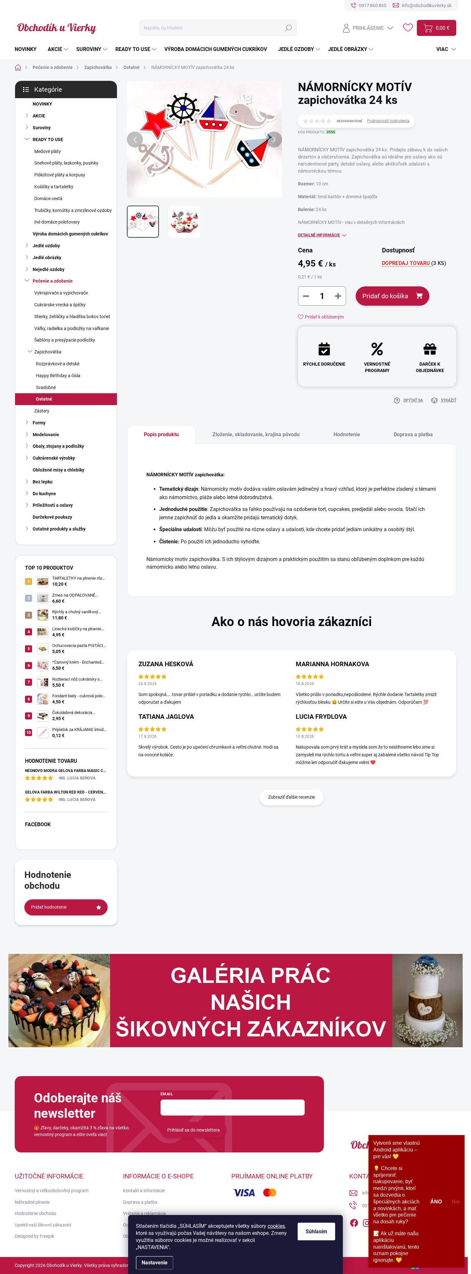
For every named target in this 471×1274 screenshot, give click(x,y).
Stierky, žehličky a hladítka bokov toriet (72, 316)
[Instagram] (367, 1222)
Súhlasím (316, 1231)
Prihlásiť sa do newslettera (193, 1130)
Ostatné (44, 399)
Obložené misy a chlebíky (58, 469)
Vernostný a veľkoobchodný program (51, 1190)
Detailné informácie (319, 235)
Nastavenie (155, 1263)
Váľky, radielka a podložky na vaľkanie (71, 328)
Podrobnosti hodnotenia (388, 121)
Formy (39, 422)
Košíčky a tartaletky (53, 186)
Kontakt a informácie (144, 1190)
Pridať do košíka (385, 296)
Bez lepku (43, 481)
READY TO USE (48, 139)
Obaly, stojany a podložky (58, 446)
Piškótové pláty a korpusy (59, 174)
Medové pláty (47, 151)
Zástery (41, 410)
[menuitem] (28, 49)
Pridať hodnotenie (49, 907)
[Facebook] (354, 1222)
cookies (276, 1226)
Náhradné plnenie (32, 1202)
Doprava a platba (140, 1202)
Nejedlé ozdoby (48, 269)
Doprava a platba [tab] (413, 434)
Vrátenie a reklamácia (144, 1213)
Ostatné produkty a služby (59, 528)
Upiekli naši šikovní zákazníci (43, 1224)
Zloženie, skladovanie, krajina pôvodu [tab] (256, 434)
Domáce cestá (48, 198)
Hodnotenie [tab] (347, 434)
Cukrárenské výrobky (54, 458)
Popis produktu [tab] (161, 434)
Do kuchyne (44, 493)
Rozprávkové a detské (57, 363)
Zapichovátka (48, 351)
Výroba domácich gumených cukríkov (70, 233)
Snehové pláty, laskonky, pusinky (66, 163)
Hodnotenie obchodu (35, 1213)
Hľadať (288, 27)
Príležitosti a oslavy (53, 505)
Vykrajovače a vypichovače (61, 292)
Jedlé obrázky (47, 257)
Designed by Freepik (34, 1236)
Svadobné (46, 387)
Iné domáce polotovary (57, 222)
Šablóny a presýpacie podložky (64, 340)
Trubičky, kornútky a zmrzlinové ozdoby (73, 210)
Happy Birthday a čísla (58, 375)
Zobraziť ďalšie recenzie (291, 797)
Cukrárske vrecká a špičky (60, 304)
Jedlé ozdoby (46, 245)
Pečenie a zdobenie (53, 281)
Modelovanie (46, 434)
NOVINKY (42, 103)
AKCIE (39, 115)
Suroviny (42, 127)
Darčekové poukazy (52, 517)
